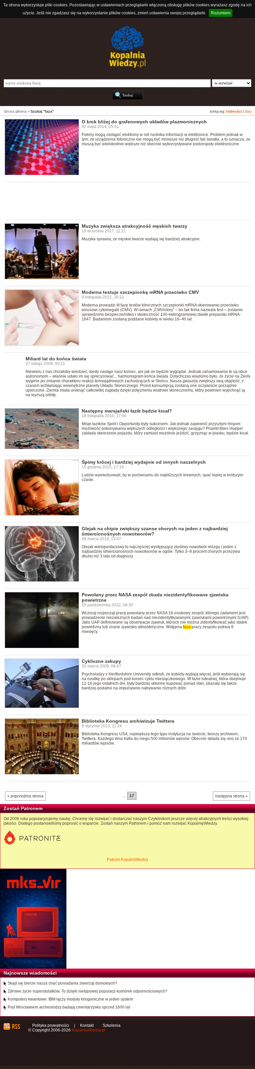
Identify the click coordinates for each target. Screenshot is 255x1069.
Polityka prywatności (50, 1025)
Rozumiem (220, 13)
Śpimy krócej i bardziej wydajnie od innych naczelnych (144, 462)
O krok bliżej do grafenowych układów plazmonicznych (144, 121)
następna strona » (231, 796)
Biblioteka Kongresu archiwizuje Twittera (128, 721)
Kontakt (87, 1025)
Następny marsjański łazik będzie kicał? (127, 411)
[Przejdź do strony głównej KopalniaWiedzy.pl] (127, 47)
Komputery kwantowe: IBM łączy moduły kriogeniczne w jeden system (70, 999)
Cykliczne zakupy (101, 661)
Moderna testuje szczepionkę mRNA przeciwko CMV (140, 292)
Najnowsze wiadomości (30, 973)
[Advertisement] (125, 200)
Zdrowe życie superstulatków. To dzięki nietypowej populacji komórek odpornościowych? (87, 991)
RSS (15, 1026)
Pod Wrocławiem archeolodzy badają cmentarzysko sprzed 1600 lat (69, 1007)
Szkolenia (112, 1025)
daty (248, 111)
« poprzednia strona (25, 796)
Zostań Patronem (23, 808)
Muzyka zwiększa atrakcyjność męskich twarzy (134, 226)
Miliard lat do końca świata (56, 358)
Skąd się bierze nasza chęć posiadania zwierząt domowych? (62, 983)
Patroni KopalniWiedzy (127, 859)
